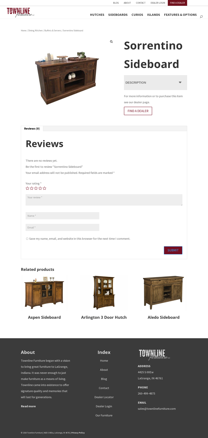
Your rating (33, 183)
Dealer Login (158, 2)
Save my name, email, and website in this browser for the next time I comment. (79, 238)
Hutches (97, 15)
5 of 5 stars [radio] (44, 188)
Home (23, 30)
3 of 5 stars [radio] (36, 188)
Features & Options (180, 15)
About (127, 2)
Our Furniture (103, 415)
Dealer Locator (104, 397)
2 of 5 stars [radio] (31, 188)
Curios (137, 15)
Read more (28, 406)
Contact (141, 2)
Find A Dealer (177, 2)
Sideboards (118, 15)
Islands (153, 15)
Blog (116, 2)
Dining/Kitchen (35, 30)
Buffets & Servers (52, 30)
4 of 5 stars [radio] (40, 188)
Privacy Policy (78, 432)
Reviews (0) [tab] (32, 128)
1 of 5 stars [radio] (27, 188)
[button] (111, 41)
